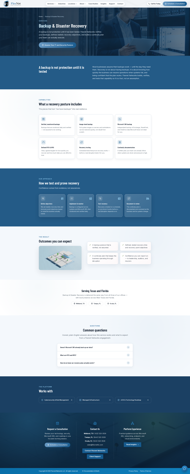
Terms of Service (145, 471)
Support (112, 4)
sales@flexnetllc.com (95, 445)
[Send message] (184, 461)
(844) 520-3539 (100, 437)
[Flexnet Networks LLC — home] (13, 4)
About (82, 4)
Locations (71, 4)
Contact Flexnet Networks (95, 451)
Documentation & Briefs (91, 471)
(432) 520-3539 (100, 433)
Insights (103, 4)
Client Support (95, 456)
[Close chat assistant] (185, 469)
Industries (62, 4)
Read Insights (131, 444)
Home (41, 16)
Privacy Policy (133, 471)
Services (50, 4)
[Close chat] (184, 404)
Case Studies (93, 4)
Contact (120, 4)
